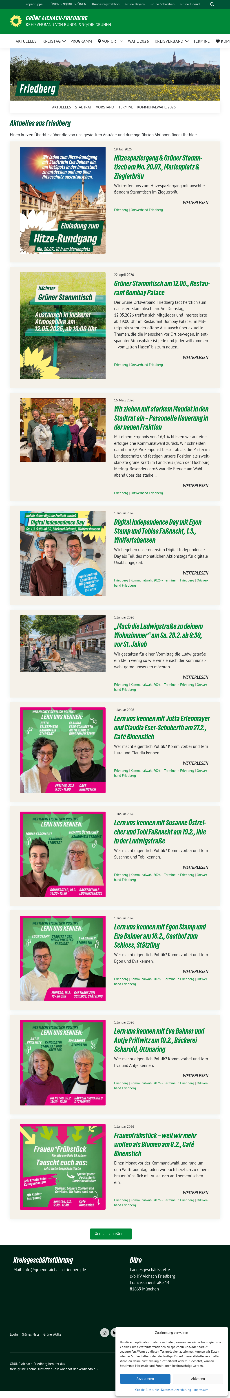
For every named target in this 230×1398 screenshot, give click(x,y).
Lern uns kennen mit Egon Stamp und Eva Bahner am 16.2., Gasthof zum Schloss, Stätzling (160, 936)
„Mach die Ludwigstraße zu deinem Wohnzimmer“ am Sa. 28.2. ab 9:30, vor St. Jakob (158, 635)
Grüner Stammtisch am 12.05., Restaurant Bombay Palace (162, 288)
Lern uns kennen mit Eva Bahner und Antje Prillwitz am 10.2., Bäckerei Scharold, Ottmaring (159, 1040)
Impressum (200, 1390)
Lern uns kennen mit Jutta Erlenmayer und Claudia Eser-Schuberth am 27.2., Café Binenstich (162, 727)
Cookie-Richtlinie (147, 1390)
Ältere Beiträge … (111, 1234)
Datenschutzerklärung (176, 1390)
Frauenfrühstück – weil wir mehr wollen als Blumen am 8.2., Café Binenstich (155, 1144)
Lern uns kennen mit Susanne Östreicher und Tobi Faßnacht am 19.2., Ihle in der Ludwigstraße (160, 832)
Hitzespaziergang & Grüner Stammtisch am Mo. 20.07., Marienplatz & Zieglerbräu (158, 167)
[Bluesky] (115, 1332)
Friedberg (121, 210)
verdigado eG (88, 1369)
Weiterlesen (195, 203)
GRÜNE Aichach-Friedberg (57, 18)
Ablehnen (198, 1378)
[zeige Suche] (212, 4)
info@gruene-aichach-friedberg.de (54, 1269)
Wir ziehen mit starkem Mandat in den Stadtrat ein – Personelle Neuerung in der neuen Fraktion (161, 418)
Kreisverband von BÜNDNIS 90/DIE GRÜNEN (68, 24)
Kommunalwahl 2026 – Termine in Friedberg (162, 580)
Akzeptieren (145, 1378)
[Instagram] (104, 1332)
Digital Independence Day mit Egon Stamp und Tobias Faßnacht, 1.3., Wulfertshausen (157, 531)
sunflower (45, 1369)
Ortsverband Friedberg (147, 210)
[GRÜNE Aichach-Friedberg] (16, 20)
